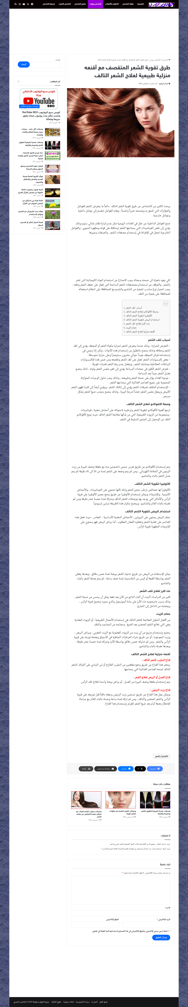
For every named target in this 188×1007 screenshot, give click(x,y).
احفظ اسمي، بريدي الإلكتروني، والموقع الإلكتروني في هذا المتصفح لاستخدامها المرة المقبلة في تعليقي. (130, 931)
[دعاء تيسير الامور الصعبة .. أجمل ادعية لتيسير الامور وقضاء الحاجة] (52, 155)
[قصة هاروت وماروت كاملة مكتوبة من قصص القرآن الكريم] (52, 192)
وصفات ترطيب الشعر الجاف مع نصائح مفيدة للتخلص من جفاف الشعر (88, 814)
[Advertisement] (94, 30)
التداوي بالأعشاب (112, 4)
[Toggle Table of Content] (164, 303)
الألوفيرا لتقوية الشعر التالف (139, 316)
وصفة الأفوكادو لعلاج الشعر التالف (142, 312)
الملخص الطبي (65, 4)
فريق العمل (103, 1002)
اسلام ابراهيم (163, 83)
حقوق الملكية (56, 1002)
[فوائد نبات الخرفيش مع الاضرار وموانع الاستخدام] (52, 214)
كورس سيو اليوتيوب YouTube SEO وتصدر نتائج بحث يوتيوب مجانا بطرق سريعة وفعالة (41, 116)
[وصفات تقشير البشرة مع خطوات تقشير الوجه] (121, 799)
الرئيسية (140, 4)
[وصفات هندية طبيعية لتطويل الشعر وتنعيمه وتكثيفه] (155, 799)
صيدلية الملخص (49, 4)
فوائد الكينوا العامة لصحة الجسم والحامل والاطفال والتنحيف (33, 179)
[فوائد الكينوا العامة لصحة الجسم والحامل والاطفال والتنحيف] (52, 179)
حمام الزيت (131, 328)
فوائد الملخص (127, 4)
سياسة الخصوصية (83, 1002)
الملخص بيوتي (95, 4)
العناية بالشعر (161, 756)
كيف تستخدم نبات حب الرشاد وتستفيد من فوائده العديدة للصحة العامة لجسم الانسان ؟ (133, 849)
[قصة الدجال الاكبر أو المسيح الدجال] (52, 225)
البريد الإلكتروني (163, 919)
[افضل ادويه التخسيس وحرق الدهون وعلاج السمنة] (52, 169)
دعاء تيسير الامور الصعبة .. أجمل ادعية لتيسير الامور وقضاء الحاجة (30, 156)
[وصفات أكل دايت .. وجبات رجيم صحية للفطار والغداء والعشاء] (52, 132)
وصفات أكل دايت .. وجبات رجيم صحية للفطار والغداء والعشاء (32, 132)
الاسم (167, 907)
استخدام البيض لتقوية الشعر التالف (143, 320)
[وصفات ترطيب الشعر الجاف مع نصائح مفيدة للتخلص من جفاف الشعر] (86, 800)
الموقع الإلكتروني (112, 919)
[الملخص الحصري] (161, 4)
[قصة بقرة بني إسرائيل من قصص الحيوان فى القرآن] (52, 203)
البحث (57, 60)
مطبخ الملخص (80, 4)
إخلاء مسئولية (68, 1002)
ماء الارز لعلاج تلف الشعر (138, 324)
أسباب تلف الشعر (134, 308)
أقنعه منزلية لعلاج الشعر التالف (140, 332)
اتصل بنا (94, 1002)
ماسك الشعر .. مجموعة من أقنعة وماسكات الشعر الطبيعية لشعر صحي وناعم (138, 844)
